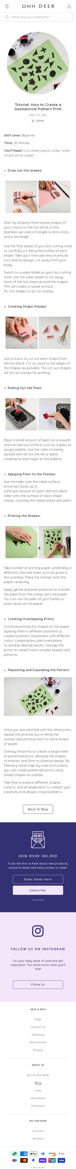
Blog (38, 1082)
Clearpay (38, 1034)
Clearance (38, 1105)
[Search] (7, 17)
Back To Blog (38, 809)
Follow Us (38, 984)
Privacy (38, 1050)
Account (37, 1130)
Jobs (37, 1090)
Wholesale (38, 1098)
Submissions (38, 1042)
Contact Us (38, 1026)
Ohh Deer (41, 1167)
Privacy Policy (38, 900)
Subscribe (38, 890)
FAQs (38, 1019)
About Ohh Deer (38, 1075)
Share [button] (40, 120)
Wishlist (38, 1138)
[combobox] (38, 17)
